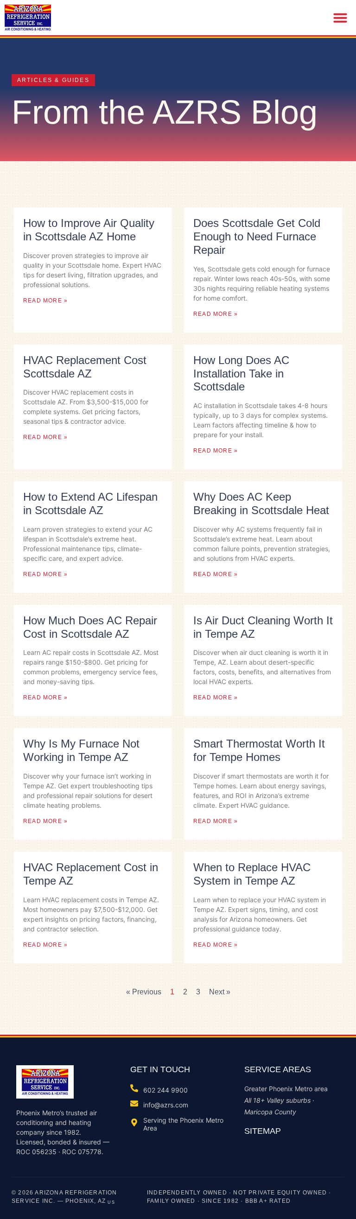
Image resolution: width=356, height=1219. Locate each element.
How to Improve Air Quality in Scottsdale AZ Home (88, 230)
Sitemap (262, 1131)
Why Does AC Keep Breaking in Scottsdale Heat (261, 503)
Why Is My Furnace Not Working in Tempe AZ (81, 750)
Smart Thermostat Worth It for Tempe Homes (259, 750)
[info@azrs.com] (134, 1103)
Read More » (45, 300)
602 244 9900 (165, 1090)
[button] (340, 17)
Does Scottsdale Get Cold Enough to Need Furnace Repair (256, 236)
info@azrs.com (165, 1105)
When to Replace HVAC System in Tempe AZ (252, 874)
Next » (219, 992)
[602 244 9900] (134, 1088)
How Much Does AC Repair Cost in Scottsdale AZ (90, 627)
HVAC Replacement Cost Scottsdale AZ (84, 367)
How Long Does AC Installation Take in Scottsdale (241, 373)
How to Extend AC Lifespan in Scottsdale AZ (90, 503)
